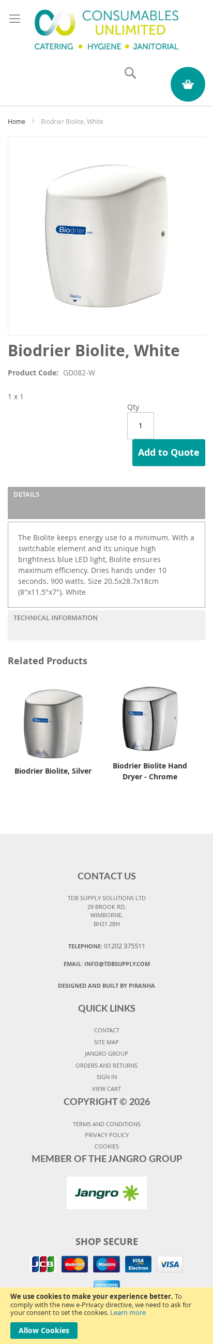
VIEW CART (106, 1089)
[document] (106, 1316)
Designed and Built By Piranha (106, 985)
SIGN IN (107, 1077)
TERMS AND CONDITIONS (107, 1124)
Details (26, 494)
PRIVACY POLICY (107, 1135)
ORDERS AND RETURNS (106, 1065)
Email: (107, 964)
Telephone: (106, 945)
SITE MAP (106, 1042)
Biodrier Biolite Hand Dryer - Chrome (150, 771)
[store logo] (107, 27)
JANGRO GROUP (106, 1053)
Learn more (128, 1312)
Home (16, 121)
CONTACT (106, 1030)
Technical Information (55, 617)
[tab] (106, 503)
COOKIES (107, 1146)
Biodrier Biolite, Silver (53, 771)
